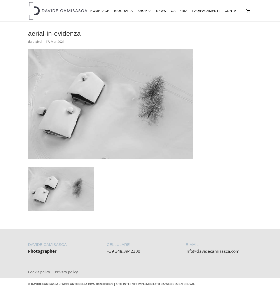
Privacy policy (66, 272)
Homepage (99, 10)
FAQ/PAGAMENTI (206, 10)
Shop (142, 10)
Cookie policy (39, 272)
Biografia (123, 10)
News (161, 10)
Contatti (233, 10)
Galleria (179, 10)
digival (37, 41)
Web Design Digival (180, 284)
